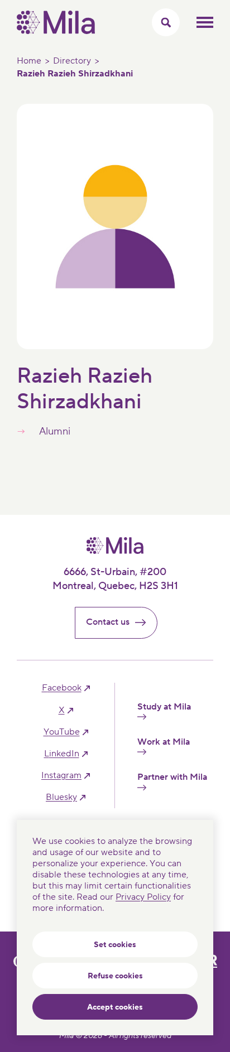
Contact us (108, 622)
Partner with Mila (172, 777)
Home (29, 61)
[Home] (56, 31)
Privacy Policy (143, 897)
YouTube (62, 732)
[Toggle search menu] (166, 22)
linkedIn (61, 754)
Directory (72, 61)
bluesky (61, 797)
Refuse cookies (115, 976)
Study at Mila (164, 707)
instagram (61, 775)
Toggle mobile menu (205, 22)
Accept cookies (115, 1007)
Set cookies (115, 945)
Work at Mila (163, 742)
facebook (62, 688)
